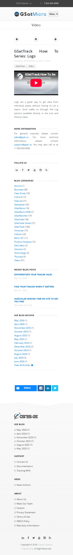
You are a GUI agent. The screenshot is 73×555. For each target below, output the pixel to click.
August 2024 (20, 354)
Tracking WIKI (24, 470)
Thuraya (18, 256)
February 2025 (21, 343)
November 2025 (22, 328)
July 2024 (18, 357)
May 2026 (19, 320)
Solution (18, 249)
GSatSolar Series (22, 223)
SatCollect (19, 245)
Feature (18, 200)
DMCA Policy (23, 521)
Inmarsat (19, 230)
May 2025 (19, 339)
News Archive (24, 485)
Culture (18, 197)
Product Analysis (22, 241)
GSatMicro (19, 208)
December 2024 (22, 346)
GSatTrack (20, 66)
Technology (20, 253)
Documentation (25, 466)
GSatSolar (19, 219)
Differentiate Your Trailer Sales (33, 274)
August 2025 (20, 335)
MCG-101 (19, 238)
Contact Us (22, 461)
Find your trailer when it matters (34, 286)
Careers (20, 508)
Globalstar (19, 204)
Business (18, 189)
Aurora (17, 185)
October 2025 (21, 331)
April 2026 (19, 324)
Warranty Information (28, 525)
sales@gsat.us (21, 137)
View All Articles (22, 365)
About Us (21, 499)
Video (31, 66)
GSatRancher (21, 215)
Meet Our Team (25, 503)
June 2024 (19, 361)
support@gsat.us (23, 144)
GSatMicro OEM (22, 212)
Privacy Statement (26, 512)
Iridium (18, 234)
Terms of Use (23, 516)
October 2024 (21, 350)
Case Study (20, 193)
